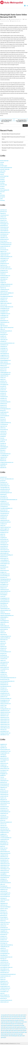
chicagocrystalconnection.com (6, 462)
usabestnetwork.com (4, 520)
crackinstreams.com (4, 839)
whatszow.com (3, 804)
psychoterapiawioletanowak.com (7, 681)
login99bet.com (3, 747)
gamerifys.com (3, 211)
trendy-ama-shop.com (5, 922)
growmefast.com (4, 606)
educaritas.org (3, 772)
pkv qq (16, 1027)
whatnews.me (3, 910)
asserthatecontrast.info (5, 401)
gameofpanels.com (4, 294)
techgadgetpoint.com (5, 598)
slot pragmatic (11, 1021)
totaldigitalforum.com (5, 970)
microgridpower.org (4, 669)
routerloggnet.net (4, 260)
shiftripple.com (3, 688)
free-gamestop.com (4, 513)
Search (1, 123)
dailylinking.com (3, 787)
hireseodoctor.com (4, 844)
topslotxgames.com (4, 258)
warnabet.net (3, 443)
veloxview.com (3, 729)
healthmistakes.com (4, 625)
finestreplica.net (3, 886)
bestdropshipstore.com (5, 811)
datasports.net (3, 587)
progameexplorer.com (5, 986)
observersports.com (4, 549)
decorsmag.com (3, 241)
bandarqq (2, 172)
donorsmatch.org (4, 429)
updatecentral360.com (5, 637)
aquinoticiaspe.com (4, 553)
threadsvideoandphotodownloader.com (8, 499)
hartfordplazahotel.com (5, 453)
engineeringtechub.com (5, 591)
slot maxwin (12, 1018)
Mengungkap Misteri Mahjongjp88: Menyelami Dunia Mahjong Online (21, 120)
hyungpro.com (3, 572)
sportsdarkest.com (4, 567)
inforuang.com (3, 332)
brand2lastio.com (4, 311)
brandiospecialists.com (5, 275)
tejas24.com (3, 379)
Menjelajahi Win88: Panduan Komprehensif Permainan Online (13, 138)
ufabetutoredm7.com (5, 726)
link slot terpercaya (4, 160)
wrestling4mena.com (4, 308)
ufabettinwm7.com (4, 715)
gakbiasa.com (3, 458)
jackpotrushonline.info (5, 504)
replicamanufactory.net (5, 853)
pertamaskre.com (4, 497)
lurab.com (2, 993)
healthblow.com (3, 299)
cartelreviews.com (4, 813)
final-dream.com (3, 912)
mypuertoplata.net (4, 230)
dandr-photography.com (5, 363)
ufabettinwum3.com (4, 717)
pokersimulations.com (5, 851)
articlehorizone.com (4, 832)
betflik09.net (3, 775)
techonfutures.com (4, 941)
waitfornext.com (3, 905)
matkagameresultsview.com (6, 284)
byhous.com (3, 452)
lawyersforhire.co (4, 556)
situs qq (2, 174)
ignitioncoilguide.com (4, 995)
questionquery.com (4, 358)
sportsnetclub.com (4, 539)
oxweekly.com (3, 341)
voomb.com (2, 596)
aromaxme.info (3, 400)
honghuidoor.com (4, 270)
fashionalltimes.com (4, 969)
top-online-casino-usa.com (6, 268)
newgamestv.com (4, 582)
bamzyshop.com (3, 938)
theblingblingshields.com (5, 579)
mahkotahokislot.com (5, 608)
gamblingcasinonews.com (5, 242)
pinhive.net (2, 441)
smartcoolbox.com (4, 691)
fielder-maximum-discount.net (6, 327)
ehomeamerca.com (4, 806)
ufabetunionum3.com (5, 863)
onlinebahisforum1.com (5, 751)
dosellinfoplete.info (4, 412)
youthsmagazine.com (5, 563)
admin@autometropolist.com (15, 19)
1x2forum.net (3, 746)
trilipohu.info (3, 465)
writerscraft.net (3, 305)
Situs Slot (3, 21)
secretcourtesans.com (5, 749)
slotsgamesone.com (4, 263)
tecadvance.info (3, 391)
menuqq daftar (9, 1025)
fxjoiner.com (3, 979)
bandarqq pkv (14, 1035)
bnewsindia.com (3, 934)
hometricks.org (3, 665)
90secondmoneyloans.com (6, 822)
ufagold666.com (3, 931)
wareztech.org (3, 518)
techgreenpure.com (4, 810)
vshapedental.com (4, 950)
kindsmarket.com (4, 334)
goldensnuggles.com (4, 529)
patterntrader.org (4, 629)
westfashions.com (4, 344)
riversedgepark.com (4, 759)
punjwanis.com (3, 477)
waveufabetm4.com (4, 872)
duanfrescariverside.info (5, 882)
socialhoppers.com (4, 315)
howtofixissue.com (4, 234)
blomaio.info (3, 410)
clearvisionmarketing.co (5, 906)
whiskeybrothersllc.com (5, 733)
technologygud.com (4, 620)
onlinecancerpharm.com (5, 610)
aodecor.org (2, 427)
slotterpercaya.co (4, 689)
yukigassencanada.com (5, 830)
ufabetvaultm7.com (4, 867)
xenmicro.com (3, 778)
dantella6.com (3, 261)
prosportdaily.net (3, 917)
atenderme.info (3, 403)
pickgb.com (2, 624)
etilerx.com (2, 884)
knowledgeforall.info (4, 310)
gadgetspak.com (3, 841)
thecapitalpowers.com (5, 700)
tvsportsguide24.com (4, 599)
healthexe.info (3, 388)
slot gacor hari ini (19, 1018)
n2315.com (2, 318)
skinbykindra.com (4, 981)
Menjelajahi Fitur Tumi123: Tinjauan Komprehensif (12, 142)
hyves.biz (2, 438)
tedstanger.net (3, 898)
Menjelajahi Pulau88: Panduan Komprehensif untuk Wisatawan (13, 149)
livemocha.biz (3, 434)
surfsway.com (3, 815)
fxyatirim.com (3, 797)
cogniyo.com (3, 660)
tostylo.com (2, 535)
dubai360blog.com (4, 603)
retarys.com (2, 525)
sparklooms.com (3, 696)
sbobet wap (23, 1032)
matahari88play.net (4, 560)
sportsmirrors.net (4, 586)
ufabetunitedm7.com (4, 720)
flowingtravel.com (4, 272)
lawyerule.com (3, 370)
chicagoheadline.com (4, 753)
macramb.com (3, 337)
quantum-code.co (4, 908)
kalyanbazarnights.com (5, 267)
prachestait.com (3, 382)
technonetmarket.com (5, 896)
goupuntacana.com (4, 758)
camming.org (3, 754)
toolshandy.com (3, 346)
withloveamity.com (4, 794)
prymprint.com (3, 653)
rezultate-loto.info (4, 855)
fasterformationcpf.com (5, 527)
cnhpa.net (2, 631)
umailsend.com (3, 523)
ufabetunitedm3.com (4, 719)
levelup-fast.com (4, 848)
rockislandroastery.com (5, 988)
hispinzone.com (3, 265)
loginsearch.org (3, 426)
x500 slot (3, 1018)
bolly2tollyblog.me (4, 446)
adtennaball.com (3, 279)
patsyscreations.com (4, 768)
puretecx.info (3, 389)
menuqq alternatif (5, 1015)
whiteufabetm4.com (4, 877)
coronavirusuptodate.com (5, 837)
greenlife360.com (4, 225)
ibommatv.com (3, 218)
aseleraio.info (3, 643)
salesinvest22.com (4, 919)
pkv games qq (7, 1027)
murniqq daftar (16, 1025)
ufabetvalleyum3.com (5, 727)
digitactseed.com (4, 818)
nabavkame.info (3, 457)
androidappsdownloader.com (6, 296)
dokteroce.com (3, 365)
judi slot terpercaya (4, 176)
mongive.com (3, 282)
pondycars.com (3, 939)
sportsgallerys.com (4, 584)
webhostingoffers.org (5, 803)
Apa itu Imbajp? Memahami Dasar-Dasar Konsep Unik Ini (14, 145)
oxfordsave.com (3, 542)
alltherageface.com (4, 982)
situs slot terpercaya (13, 1016)
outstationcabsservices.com (6, 957)
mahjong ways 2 (18, 1021)
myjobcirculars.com (4, 254)
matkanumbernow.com (5, 253)
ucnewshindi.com (4, 506)
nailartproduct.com (4, 817)
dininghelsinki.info (4, 880)
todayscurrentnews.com (5, 703)
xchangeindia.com (4, 960)
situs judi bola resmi (16, 1032)
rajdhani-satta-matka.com (6, 303)
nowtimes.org (3, 431)
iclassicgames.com (4, 544)
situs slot (7, 1018)
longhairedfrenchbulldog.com (6, 554)
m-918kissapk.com (4, 455)
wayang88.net (3, 874)
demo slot (16, 21)
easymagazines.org (4, 662)
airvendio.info (3, 386)
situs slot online (22, 1016)
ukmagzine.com (3, 516)
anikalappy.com (3, 879)
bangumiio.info (3, 405)
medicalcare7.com (4, 277)
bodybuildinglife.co (4, 617)
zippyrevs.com (3, 251)
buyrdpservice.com (4, 532)
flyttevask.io (2, 450)
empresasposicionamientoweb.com (8, 974)
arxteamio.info (3, 648)
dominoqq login (19, 1034)
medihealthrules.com (4, 946)
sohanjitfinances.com (4, 693)
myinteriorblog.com (4, 932)
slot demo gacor (3, 165)
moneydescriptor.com (5, 561)
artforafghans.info (4, 384)
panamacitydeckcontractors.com (7, 343)
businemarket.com (4, 558)
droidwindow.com (4, 927)
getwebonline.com (4, 320)
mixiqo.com (2, 670)
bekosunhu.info (3, 407)
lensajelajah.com (3, 773)
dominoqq (2, 195)
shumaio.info (3, 419)
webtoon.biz (3, 568)
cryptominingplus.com (5, 551)
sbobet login (3, 1034)
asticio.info (2, 644)
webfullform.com (4, 237)
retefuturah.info (3, 891)
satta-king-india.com (4, 829)
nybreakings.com (4, 955)
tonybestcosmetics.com (5, 976)
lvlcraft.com (2, 820)
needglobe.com (3, 672)
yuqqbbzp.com (3, 834)
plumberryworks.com (4, 679)
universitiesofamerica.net (5, 244)
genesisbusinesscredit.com (6, 330)
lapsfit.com (2, 846)
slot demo (2, 186)
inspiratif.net (3, 213)
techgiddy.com (3, 501)
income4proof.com (4, 770)
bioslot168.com (3, 998)
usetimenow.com (4, 298)
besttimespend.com (4, 656)
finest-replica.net (4, 913)
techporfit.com (3, 220)
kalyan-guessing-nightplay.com (7, 292)
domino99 (2, 177)
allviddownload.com (4, 239)
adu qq (1, 164)
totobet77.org (3, 707)
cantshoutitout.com (4, 227)
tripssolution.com (4, 827)
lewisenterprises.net (4, 784)
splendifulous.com (4, 856)
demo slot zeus (3, 184)
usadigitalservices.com (5, 313)
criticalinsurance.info (4, 289)
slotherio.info (3, 420)
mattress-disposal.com (5, 613)
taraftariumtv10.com (4, 356)
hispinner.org (3, 287)
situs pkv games (22, 1028)
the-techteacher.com (4, 965)
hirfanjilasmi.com (4, 663)
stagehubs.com (3, 744)
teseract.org (3, 920)
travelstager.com (4, 348)
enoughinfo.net (3, 439)
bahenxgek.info (3, 496)
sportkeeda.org (3, 655)
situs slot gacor (15, 1020)
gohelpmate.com (4, 301)
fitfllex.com (2, 329)
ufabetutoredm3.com (5, 724)
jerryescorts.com (3, 593)
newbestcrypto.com (4, 541)
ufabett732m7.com (4, 924)
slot (19, 21)
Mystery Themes (17, 1043)
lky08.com (2, 324)
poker (1, 198)
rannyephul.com (3, 351)
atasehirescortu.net (4, 589)
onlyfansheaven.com (4, 322)
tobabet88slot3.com (4, 701)
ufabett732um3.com (4, 899)
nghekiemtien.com (4, 375)
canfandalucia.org (4, 951)
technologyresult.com (5, 801)
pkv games (2, 181)
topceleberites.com (4, 860)
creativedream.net (4, 317)
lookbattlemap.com (4, 530)
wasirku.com (3, 377)
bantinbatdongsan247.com (6, 492)
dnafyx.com (2, 789)
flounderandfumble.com (5, 887)
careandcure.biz (3, 658)
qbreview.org (3, 247)
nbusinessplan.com (4, 223)
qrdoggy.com (3, 618)
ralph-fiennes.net (4, 325)
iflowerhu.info (3, 460)
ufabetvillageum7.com (5, 868)
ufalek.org (2, 612)
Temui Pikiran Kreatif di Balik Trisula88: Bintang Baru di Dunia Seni (6, 120)
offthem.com (3, 216)
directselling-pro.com (4, 989)
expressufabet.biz (4, 228)
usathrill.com (3, 948)
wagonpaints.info (4, 903)
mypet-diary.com (4, 339)
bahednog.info (3, 494)
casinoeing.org (3, 433)
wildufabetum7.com (4, 734)
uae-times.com (3, 209)
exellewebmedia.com (4, 511)
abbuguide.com (3, 799)
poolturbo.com (3, 381)
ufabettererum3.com (4, 710)
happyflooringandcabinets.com (7, 615)
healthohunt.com (4, 889)
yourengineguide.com (5, 953)
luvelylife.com (3, 336)
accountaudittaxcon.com (5, 651)
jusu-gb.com (3, 480)
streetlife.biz (3, 436)
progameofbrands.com (5, 246)
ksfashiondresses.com (5, 627)
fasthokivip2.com (4, 548)
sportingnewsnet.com (5, 573)
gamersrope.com (4, 510)
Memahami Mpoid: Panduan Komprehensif (11, 133)
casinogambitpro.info (4, 487)
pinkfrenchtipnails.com (5, 580)
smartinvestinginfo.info (5, 893)
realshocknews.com (4, 622)
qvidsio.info (2, 417)
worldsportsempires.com (5, 636)
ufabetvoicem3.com (4, 870)
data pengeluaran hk (4, 190)
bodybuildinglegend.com (5, 360)
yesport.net (2, 534)
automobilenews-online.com (6, 967)
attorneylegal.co (3, 594)
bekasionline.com (4, 222)
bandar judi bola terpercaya (6, 167)
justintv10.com (3, 369)
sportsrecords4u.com (4, 858)
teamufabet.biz (3, 235)
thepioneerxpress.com (5, 232)
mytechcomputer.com (5, 996)
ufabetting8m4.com (4, 861)
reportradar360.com (4, 353)
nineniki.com (3, 273)
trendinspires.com (4, 350)
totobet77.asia (3, 705)
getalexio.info (3, 650)
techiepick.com (3, 936)
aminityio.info (3, 393)
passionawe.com (4, 676)
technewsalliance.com (5, 894)
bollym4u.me (3, 445)
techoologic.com (3, 943)
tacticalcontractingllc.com (5, 698)
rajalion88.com (3, 756)
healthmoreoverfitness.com (6, 256)
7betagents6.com (4, 836)
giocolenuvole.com (4, 791)
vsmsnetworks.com (4, 215)
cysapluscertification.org (5, 422)
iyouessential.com (4, 792)
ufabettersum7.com (4, 714)
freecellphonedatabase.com (6, 508)
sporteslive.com (3, 577)
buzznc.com (3, 977)
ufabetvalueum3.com (5, 865)
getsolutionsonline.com (5, 286)
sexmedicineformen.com (5, 686)
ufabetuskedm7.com (4, 722)
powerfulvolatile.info (4, 415)
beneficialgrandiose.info (5, 408)
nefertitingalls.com (4, 766)
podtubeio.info (3, 413)
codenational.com (4, 984)
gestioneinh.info (3, 915)
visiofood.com (3, 925)
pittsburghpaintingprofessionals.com (8, 677)
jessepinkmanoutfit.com (5, 522)
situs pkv (2, 162)
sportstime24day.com (5, 575)
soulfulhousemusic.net (5, 695)
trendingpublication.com (5, 708)
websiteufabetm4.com (5, 875)
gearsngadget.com (4, 842)
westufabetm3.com (4, 731)
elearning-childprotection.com (6, 306)
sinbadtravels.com (4, 515)
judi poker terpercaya (4, 169)
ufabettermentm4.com (5, 712)
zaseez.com (3, 761)
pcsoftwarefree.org (4, 785)
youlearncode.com (4, 796)
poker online (3, 171)
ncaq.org (2, 777)
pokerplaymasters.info (5, 489)
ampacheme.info (4, 396)
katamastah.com (4, 639)
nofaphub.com (3, 765)
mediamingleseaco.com (5, 372)
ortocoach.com (3, 674)
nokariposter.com (4, 291)
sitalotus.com (3, 632)
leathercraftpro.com (4, 667)
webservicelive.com (4, 1002)
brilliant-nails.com (4, 362)
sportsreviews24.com (5, 601)
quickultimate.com (4, 682)
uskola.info (2, 901)
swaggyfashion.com (4, 355)
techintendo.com (4, 808)
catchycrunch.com (4, 763)
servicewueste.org (4, 249)
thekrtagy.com (3, 958)
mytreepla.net (3, 849)
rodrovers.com (3, 825)
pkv (25, 1015)
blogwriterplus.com (4, 484)
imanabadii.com (3, 464)
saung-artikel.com (4, 546)
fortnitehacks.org (4, 424)
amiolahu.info (3, 394)
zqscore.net (2, 641)
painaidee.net (3, 565)
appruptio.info (3, 467)
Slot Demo (7, 21)
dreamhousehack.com (5, 963)
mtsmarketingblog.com (5, 374)
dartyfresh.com (3, 782)
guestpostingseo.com (5, 485)
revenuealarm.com (4, 991)
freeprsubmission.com (5, 929)
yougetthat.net (3, 537)
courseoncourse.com (4, 491)
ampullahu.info (3, 398)
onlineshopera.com (4, 780)
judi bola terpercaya (11, 1034)
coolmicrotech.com (4, 962)
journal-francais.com (4, 367)
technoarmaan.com (4, 972)
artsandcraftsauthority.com (6, 1000)
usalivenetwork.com (4, 503)
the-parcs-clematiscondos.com (7, 478)
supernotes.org (3, 634)
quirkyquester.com (4, 684)
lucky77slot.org (3, 605)
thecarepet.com (3, 482)
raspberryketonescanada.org (6, 944)
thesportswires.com (4, 570)
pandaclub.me (3, 448)
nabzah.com (3, 280)
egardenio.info (3, 646)
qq (0, 193)
